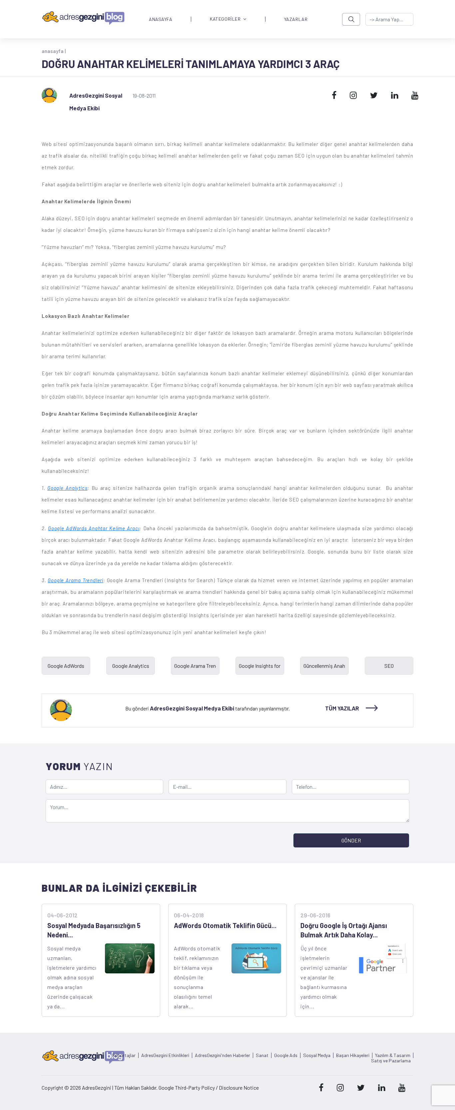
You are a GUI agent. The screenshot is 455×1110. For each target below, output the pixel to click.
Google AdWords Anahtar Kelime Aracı (93, 528)
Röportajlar (124, 1055)
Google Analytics (67, 488)
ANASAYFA (160, 19)
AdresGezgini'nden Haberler (222, 1055)
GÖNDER (351, 840)
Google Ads (285, 1055)
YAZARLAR (295, 19)
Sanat (262, 1055)
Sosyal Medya (316, 1055)
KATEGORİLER (225, 19)
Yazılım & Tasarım (392, 1055)
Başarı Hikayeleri (352, 1055)
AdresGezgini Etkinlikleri (165, 1055)
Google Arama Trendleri (75, 580)
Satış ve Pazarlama (391, 1060)
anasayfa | (54, 51)
